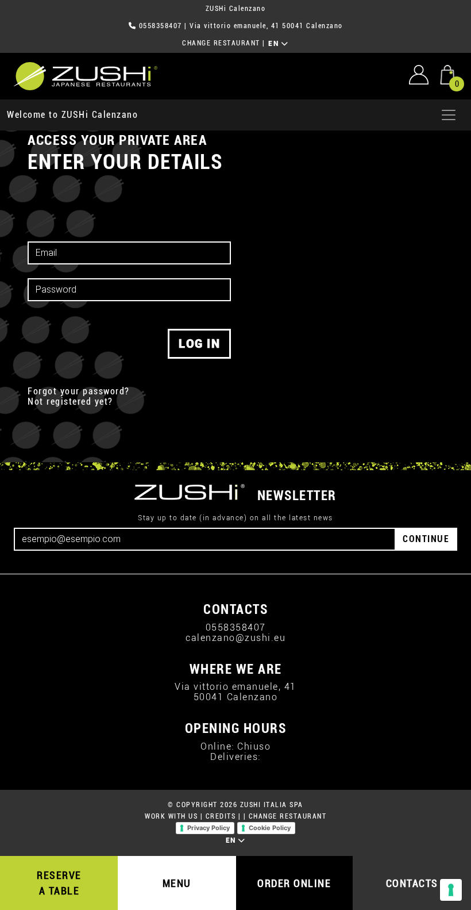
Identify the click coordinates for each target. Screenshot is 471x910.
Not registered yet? (70, 402)
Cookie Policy (270, 828)
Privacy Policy (208, 828)
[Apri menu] (448, 115)
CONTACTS (412, 883)
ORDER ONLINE (294, 883)
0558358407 (160, 26)
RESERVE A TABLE (59, 883)
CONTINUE (426, 538)
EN (274, 44)
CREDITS (221, 816)
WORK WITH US (171, 816)
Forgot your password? (79, 391)
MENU (177, 883)
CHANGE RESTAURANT (221, 43)
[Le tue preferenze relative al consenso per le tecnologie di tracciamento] (451, 890)
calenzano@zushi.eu (235, 637)
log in (199, 344)
